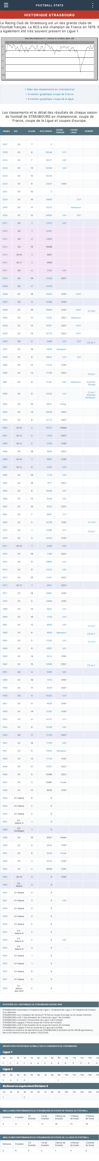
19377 (49, 160)
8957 (49, 585)
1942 (5, 814)
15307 (49, 231)
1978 (5, 538)
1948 (5, 774)
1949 (5, 766)
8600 (49, 624)
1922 (5, 971)
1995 (5, 404)
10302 (49, 695)
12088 (49, 664)
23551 (49, 183)
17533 (49, 365)
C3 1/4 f (91, 641)
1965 (5, 640)
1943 (5, 806)
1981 (5, 514)
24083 (49, 215)
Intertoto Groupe (91, 383)
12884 (49, 239)
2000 (5, 357)
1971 (5, 593)
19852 (49, 357)
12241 (49, 569)
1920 (5, 988)
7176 (49, 475)
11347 (49, 577)
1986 (5, 475)
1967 (5, 624)
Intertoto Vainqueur (90, 396)
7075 (49, 680)
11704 (49, 735)
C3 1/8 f (91, 311)
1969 (5, 609)
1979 (5, 530)
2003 (5, 333)
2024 (5, 168)
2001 (5, 349)
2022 (5, 183)
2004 (5, 325)
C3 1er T (91, 342)
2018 (5, 215)
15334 (49, 393)
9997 (49, 459)
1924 (5, 955)
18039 (49, 412)
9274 (49, 656)
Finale (63, 404)
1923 (5, 963)
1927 (5, 932)
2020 (5, 199)
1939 (5, 837)
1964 (5, 648)
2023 (5, 176)
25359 (49, 168)
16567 (49, 325)
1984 (5, 491)
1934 (5, 877)
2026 (5, 152)
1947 (5, 782)
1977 (5, 546)
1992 (5, 427)
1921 (5, 979)
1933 (5, 884)
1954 (5, 727)
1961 (5, 672)
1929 (5, 916)
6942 (49, 845)
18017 (49, 404)
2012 (5, 262)
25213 (49, 207)
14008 (49, 601)
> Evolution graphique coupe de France (49, 94)
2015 (5, 239)
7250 (49, 617)
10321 (49, 766)
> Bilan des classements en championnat (50, 89)
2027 (5, 144)
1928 (5, 924)
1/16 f (78, 294)
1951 (5, 751)
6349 (49, 498)
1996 (5, 393)
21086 (49, 530)
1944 (5, 798)
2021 (5, 191)
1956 (5, 711)
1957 (5, 703)
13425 (49, 751)
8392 (49, 672)
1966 (5, 632)
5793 (49, 443)
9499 (49, 341)
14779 (49, 333)
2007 (5, 302)
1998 (5, 373)
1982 (5, 506)
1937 (5, 853)
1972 (5, 585)
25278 (49, 176)
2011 (5, 270)
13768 (49, 522)
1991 (5, 435)
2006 (5, 310)
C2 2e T (91, 626)
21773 (49, 420)
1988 (5, 459)
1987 (5, 467)
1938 (5, 845)
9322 (49, 506)
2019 (5, 207)
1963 (5, 656)
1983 (5, 498)
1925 (5, 947)
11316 (49, 743)
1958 (5, 695)
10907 (49, 593)
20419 (49, 538)
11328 (49, 278)
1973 (5, 577)
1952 (5, 743)
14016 (49, 349)
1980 (5, 522)
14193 (49, 286)
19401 (49, 294)
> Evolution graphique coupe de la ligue (50, 98)
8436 (49, 687)
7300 (49, 554)
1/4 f (64, 168)
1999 (5, 365)
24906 (49, 199)
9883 (49, 451)
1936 (5, 861)
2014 (5, 247)
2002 (5, 341)
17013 (49, 223)
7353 (49, 435)
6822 (49, 609)
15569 (49, 302)
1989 (5, 451)
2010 (5, 278)
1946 (5, 790)
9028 (49, 703)
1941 (5, 821)
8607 (49, 514)
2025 (5, 160)
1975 (5, 561)
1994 (5, 412)
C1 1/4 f (91, 522)
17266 (49, 373)
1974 (5, 569)
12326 (49, 727)
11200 (49, 640)
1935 (5, 869)
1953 (5, 735)
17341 (49, 382)
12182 (49, 711)
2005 (5, 317)
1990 (5, 443)
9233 (49, 861)
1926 (5, 940)
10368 (49, 491)
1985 (5, 483)
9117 (49, 483)
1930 (5, 908)
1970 (5, 601)
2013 (5, 254)
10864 (49, 561)
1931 (5, 900)
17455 (49, 317)
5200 (49, 546)
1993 (5, 420)
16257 (49, 427)
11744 (49, 758)
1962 (5, 664)
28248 (49, 152)
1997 (5, 382)
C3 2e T (91, 392)
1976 (5, 554)
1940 (5, 829)
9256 (49, 853)
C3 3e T (91, 374)
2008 (5, 294)
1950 (5, 758)
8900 (49, 632)
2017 (5, 223)
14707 (49, 719)
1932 (5, 892)
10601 (49, 648)
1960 (5, 680)
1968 (5, 617)
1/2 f (64, 152)
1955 (5, 719)
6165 (49, 270)
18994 (49, 310)
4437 (49, 467)
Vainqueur (76, 207)
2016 (5, 231)
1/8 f (64, 160)
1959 (5, 687)
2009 (5, 286)
